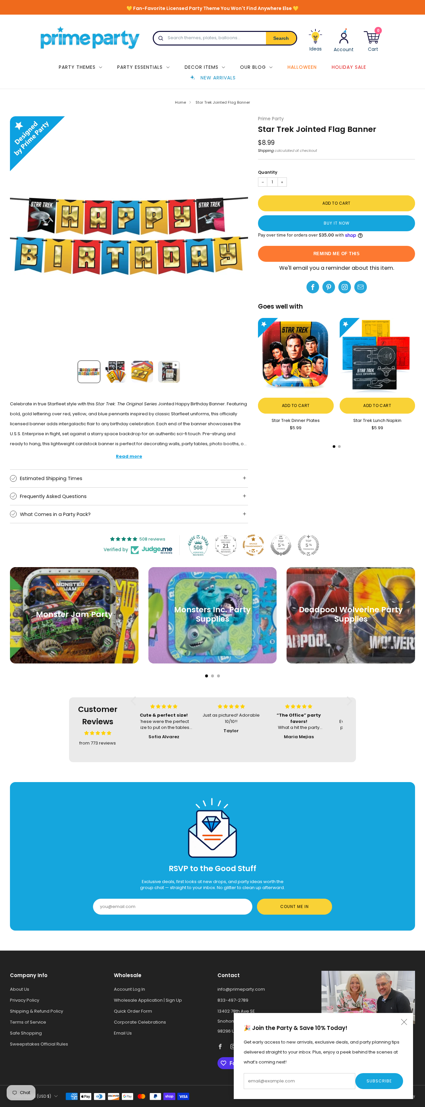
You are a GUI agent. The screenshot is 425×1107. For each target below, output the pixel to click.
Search (281, 38)
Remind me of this (336, 253)
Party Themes (77, 67)
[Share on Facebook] (312, 287)
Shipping (266, 150)
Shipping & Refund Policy (36, 1011)
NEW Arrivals (218, 77)
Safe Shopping (26, 1033)
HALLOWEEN (302, 67)
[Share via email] (360, 287)
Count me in (294, 906)
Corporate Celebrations (140, 1022)
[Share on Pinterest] (328, 287)
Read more (129, 456)
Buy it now (337, 223)
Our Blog (253, 67)
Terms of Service (28, 1022)
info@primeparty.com (241, 989)
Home (180, 102)
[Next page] (415, 356)
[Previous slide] (23, 236)
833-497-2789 (232, 1000)
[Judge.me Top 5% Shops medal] (281, 545)
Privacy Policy (24, 1000)
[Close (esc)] (404, 1022)
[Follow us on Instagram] (344, 287)
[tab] (334, 446)
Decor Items (201, 67)
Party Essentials (140, 67)
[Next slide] (235, 236)
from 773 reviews (97, 743)
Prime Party (271, 119)
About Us (19, 989)
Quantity (267, 172)
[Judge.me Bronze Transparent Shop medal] (253, 545)
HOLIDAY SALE (349, 67)
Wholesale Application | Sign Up (148, 1000)
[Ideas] (315, 42)
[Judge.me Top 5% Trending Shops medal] (308, 545)
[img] (98, 733)
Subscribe (379, 1081)
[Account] (344, 39)
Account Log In (129, 989)
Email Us (123, 1033)
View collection (74, 636)
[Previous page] (258, 356)
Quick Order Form (133, 1011)
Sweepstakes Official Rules (39, 1044)
